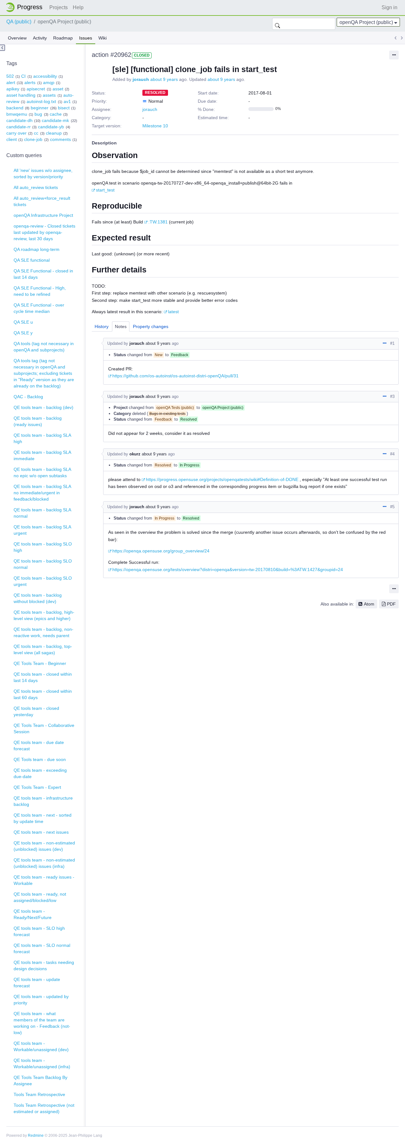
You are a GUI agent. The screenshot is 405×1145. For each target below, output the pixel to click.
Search (277, 23)
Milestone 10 (155, 125)
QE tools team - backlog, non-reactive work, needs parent (43, 632)
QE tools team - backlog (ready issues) (38, 421)
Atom (369, 603)
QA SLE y (23, 332)
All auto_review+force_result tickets (42, 201)
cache (56, 114)
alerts (29, 82)
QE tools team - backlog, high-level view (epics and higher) (44, 615)
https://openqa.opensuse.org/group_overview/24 (160, 550)
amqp (48, 82)
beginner (39, 107)
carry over (16, 133)
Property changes (150, 326)
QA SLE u (23, 322)
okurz (134, 454)
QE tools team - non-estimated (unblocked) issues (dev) (44, 846)
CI (23, 76)
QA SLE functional (32, 260)
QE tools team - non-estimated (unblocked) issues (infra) (44, 863)
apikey (12, 88)
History (102, 326)
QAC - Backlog (28, 396)
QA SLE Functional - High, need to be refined (40, 291)
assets (49, 95)
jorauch (141, 79)
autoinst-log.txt (41, 101)
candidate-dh (19, 120)
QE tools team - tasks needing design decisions (44, 965)
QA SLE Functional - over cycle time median (39, 308)
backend (14, 107)
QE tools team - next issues (41, 832)
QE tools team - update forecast (37, 982)
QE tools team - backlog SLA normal (42, 513)
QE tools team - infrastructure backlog (43, 801)
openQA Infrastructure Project (43, 215)
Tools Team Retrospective (39, 1094)
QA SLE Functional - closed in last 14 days (43, 274)
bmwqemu (16, 114)
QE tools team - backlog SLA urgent (42, 530)
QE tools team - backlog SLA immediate (42, 455)
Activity (40, 37)
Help (78, 7)
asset (58, 88)
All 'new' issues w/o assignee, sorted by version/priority (43, 173)
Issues (85, 37)
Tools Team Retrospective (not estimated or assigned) (44, 1108)
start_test (105, 189)
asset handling (20, 95)
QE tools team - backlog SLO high (43, 547)
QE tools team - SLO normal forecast (42, 948)
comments (60, 139)
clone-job (33, 139)
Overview (17, 37)
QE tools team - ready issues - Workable (44, 880)
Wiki (102, 37)
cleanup (54, 133)
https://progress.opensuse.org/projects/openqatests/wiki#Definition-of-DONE (222, 479)
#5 (392, 506)
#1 (392, 343)
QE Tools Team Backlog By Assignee (40, 1080)
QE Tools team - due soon (40, 759)
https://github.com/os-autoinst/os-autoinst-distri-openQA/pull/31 (175, 375)
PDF (391, 603)
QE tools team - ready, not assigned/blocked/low (40, 897)
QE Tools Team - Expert (37, 787)
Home (26, 7)
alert (10, 82)
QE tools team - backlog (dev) (43, 407)
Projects (58, 7)
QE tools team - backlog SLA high (42, 438)
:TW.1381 (158, 221)
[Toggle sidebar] (2, 48)
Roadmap (63, 37)
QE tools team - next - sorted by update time (43, 818)
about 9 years (164, 79)
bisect (64, 107)
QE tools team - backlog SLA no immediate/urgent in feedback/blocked (42, 493)
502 (10, 76)
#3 (392, 396)
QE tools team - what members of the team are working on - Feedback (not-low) (42, 1023)
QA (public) (18, 21)
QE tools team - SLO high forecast (39, 931)
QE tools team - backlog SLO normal (43, 564)
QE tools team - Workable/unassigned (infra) (42, 1063)
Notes (121, 326)
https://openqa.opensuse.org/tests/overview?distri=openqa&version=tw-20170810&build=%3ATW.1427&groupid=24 (227, 569)
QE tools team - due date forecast (39, 745)
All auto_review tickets (36, 187)
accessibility (45, 76)
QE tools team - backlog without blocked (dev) (38, 598)
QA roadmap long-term (36, 249)
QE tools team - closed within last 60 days (43, 694)
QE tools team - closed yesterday (36, 711)
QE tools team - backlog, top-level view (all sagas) (43, 649)
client (11, 139)
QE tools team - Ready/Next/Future (33, 914)
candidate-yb (51, 126)
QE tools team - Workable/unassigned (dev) (41, 1046)
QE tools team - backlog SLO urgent (43, 581)
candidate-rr (18, 126)
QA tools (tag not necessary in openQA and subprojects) (44, 346)
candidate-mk (55, 120)
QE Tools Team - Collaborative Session (44, 728)
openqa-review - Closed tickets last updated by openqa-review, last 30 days (44, 232)
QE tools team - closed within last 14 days (43, 677)
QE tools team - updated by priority (41, 999)
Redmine (36, 1135)
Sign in (389, 7)
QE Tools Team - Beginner (40, 663)
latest (173, 311)
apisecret (36, 88)
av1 (67, 101)
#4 (392, 454)
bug (38, 114)
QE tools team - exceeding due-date (40, 773)
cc (36, 133)
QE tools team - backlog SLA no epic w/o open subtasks (42, 472)
